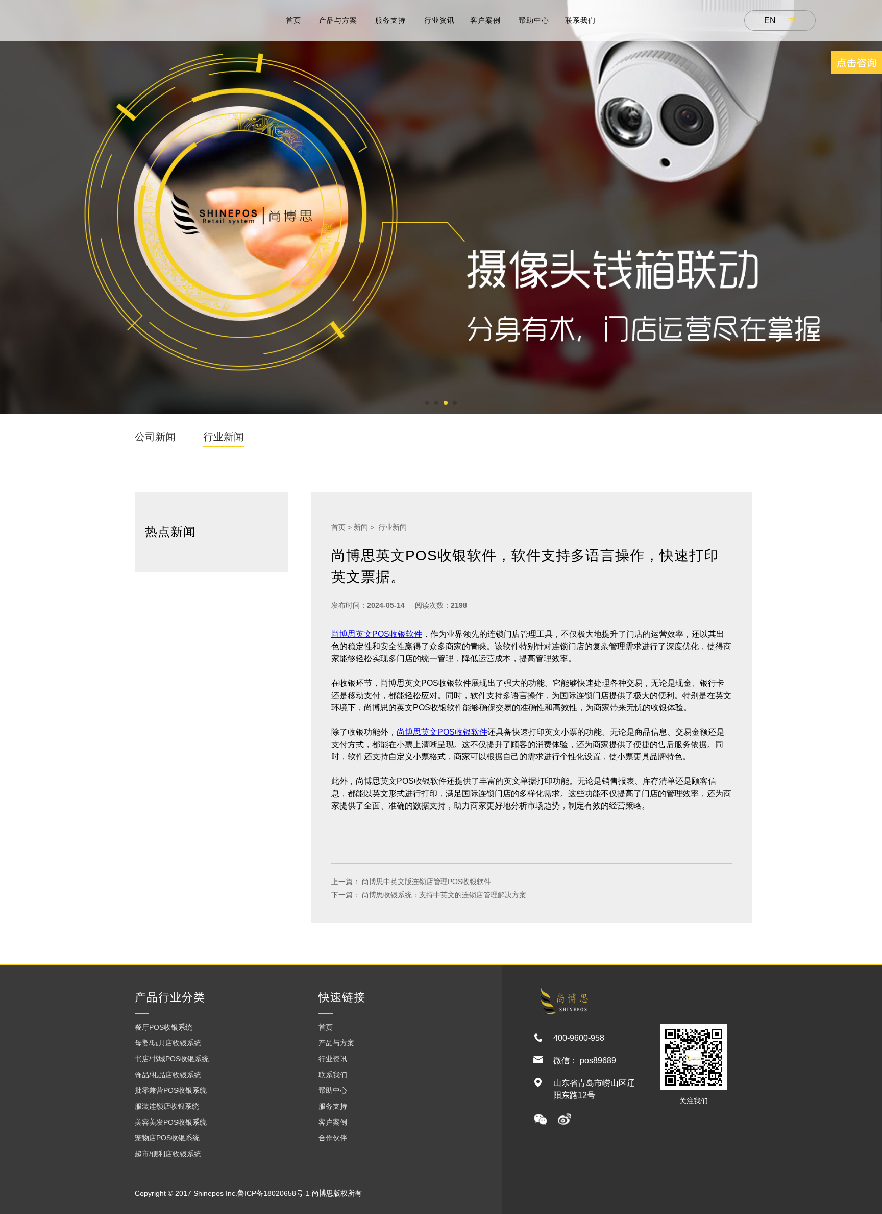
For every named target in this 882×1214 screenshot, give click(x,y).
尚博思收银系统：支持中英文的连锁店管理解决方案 (443, 895)
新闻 (361, 527)
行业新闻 (223, 436)
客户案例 (485, 20)
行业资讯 (439, 20)
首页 (293, 20)
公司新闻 (155, 436)
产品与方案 (338, 20)
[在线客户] (856, 62)
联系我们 (580, 20)
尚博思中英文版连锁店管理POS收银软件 (425, 881)
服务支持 (390, 20)
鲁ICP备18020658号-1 (273, 1193)
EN (770, 20)
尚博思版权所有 (337, 1193)
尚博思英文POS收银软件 (376, 634)
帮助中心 (534, 20)
